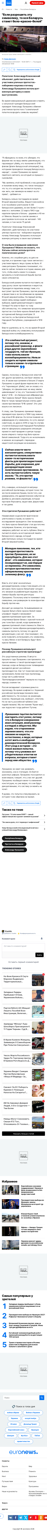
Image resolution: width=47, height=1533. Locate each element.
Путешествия (7, 1481)
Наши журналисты (9, 1491)
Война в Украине (33, 1413)
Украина (14, 1418)
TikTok (37, 1436)
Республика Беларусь (28, 9)
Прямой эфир (37, 3)
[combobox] (23, 1397)
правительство (23, 1441)
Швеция (10, 1436)
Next (4, 1476)
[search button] (41, 1397)
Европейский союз (16, 1430)
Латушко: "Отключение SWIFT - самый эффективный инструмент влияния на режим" (20, 815)
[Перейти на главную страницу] (9, 3)
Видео (4, 1486)
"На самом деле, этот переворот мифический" (21, 822)
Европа (5, 1466)
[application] (23, 39)
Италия (13, 1424)
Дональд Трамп (30, 1424)
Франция (35, 1430)
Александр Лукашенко (14, 850)
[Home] (2, 9)
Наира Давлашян (10, 59)
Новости (9, 9)
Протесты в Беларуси (14, 844)
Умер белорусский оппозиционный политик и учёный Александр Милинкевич (20, 829)
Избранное (9, 1181)
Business (5, 1471)
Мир (16, 9)
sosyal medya (30, 1418)
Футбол (24, 1436)
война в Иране (13, 1413)
